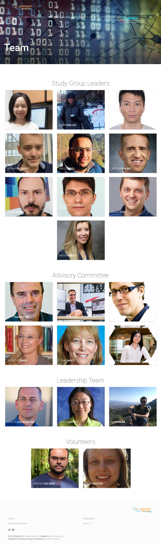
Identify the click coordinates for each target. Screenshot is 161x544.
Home (11, 17)
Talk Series (54, 17)
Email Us (87, 523)
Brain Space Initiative (17, 523)
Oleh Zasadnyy (56, 536)
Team (103, 17)
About (94, 17)
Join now (102, 9)
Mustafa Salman (52, 539)
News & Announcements (75, 17)
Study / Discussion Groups (31, 17)
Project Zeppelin (31, 536)
